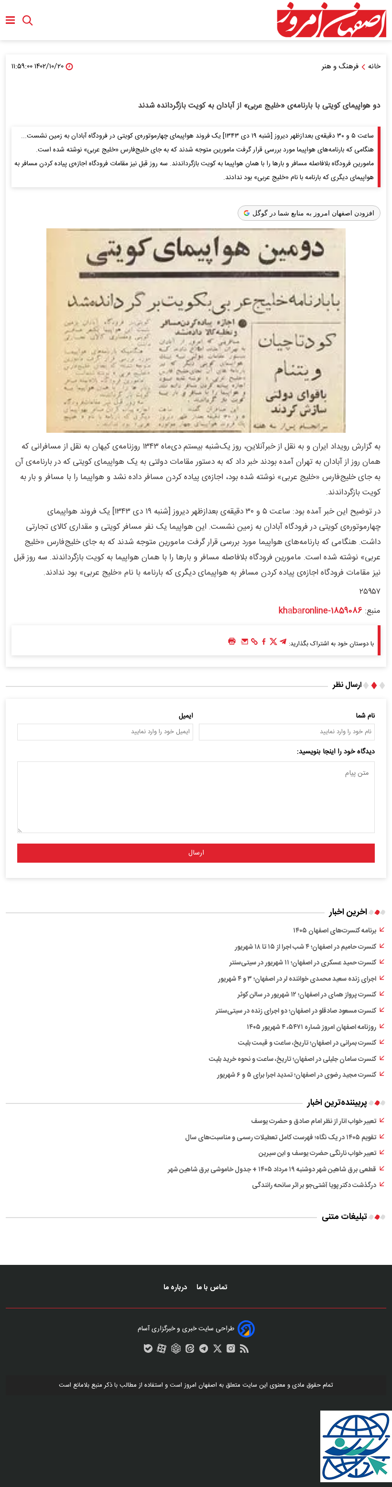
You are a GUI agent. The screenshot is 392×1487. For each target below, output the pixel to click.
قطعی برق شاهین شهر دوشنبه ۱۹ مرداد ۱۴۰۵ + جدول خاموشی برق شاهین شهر (272, 1170)
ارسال (196, 853)
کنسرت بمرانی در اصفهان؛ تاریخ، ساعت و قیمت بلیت (307, 1043)
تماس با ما (212, 1288)
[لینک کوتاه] (254, 644)
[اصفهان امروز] (331, 20)
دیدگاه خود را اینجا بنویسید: (336, 752)
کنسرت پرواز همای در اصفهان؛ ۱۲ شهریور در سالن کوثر (307, 995)
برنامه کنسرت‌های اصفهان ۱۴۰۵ (334, 931)
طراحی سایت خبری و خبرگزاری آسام (186, 1329)
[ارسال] (245, 644)
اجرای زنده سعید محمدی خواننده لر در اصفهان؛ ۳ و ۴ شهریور (297, 979)
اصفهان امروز (200, 1385)
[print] (232, 641)
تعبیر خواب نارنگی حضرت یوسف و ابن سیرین (317, 1153)
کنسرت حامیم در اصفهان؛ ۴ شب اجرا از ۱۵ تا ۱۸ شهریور (305, 947)
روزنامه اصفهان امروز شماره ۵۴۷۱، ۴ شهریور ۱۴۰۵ (311, 1027)
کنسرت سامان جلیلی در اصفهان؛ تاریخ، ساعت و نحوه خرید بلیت (292, 1059)
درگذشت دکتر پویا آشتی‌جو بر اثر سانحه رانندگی (314, 1185)
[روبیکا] (176, 1351)
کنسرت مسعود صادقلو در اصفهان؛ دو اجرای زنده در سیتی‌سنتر (296, 1011)
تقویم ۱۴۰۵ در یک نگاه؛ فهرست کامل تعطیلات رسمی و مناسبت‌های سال (280, 1138)
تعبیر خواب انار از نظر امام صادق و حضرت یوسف (313, 1121)
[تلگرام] (283, 644)
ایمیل (186, 716)
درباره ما (176, 1288)
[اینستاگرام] (231, 1351)
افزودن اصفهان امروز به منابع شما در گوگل (313, 213)
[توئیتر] (273, 644)
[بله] (148, 1351)
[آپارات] (161, 1351)
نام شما (365, 716)
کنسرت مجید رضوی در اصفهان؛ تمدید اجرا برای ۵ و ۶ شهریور (296, 1075)
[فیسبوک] (264, 644)
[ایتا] (189, 1351)
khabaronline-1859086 (320, 611)
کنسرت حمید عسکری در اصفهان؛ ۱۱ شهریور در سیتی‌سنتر (302, 963)
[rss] (244, 1351)
